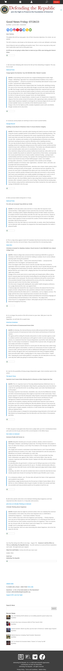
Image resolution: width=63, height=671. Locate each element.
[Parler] (20, 29)
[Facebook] (7, 29)
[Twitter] (11, 29)
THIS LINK (30, 587)
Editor (9, 25)
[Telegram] (23, 29)
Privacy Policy (20, 669)
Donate (56, 2)
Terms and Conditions (32, 669)
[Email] (30, 29)
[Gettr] (17, 29)
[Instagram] (14, 29)
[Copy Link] (27, 29)
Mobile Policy (42, 669)
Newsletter (23, 25)
